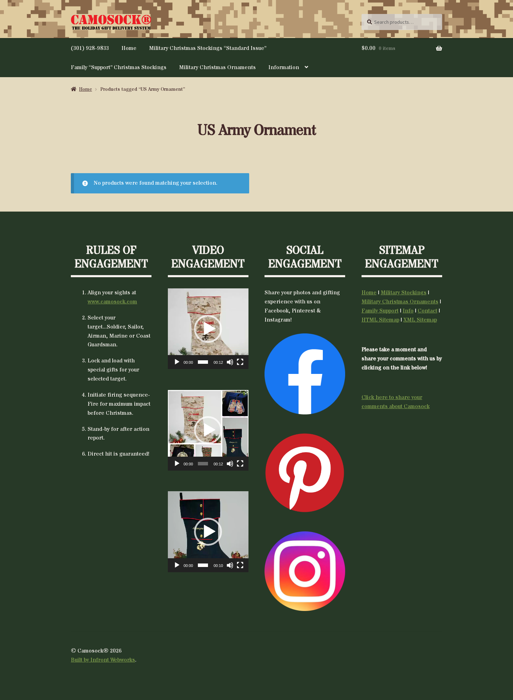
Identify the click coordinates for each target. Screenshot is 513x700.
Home (128, 48)
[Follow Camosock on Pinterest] (305, 473)
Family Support (380, 311)
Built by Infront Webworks (103, 660)
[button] (208, 329)
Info (408, 311)
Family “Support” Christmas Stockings (118, 67)
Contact (427, 311)
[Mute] (229, 362)
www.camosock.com (112, 301)
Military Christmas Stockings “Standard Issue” (207, 48)
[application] (208, 328)
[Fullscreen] (240, 362)
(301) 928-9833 (90, 48)
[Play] (176, 362)
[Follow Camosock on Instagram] (305, 571)
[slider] (203, 362)
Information (283, 67)
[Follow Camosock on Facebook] (305, 373)
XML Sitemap (420, 320)
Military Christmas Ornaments (217, 67)
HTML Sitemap (380, 320)
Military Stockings (403, 292)
